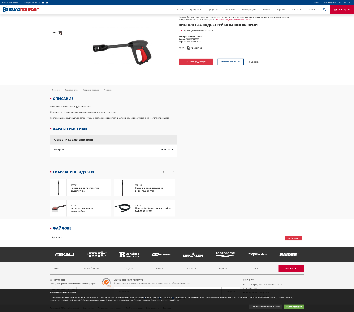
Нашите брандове (91, 268)
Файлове (108, 90)
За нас (180, 9)
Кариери (281, 9)
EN (345, 2)
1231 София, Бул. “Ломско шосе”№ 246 (264, 284)
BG (340, 2)
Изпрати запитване (230, 62)
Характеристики (72, 90)
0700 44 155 (251, 288)
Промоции (317, 2)
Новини (266, 9)
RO (350, 2)
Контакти (296, 9)
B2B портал (291, 268)
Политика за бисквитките (265, 307)
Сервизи (311, 9)
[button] (195, 9)
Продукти (128, 268)
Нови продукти (330, 2)
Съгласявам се (294, 307)
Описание (56, 90)
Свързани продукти (91, 90)
